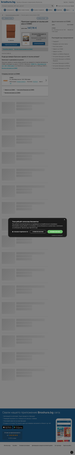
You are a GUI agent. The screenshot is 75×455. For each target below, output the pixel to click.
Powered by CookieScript (57, 235)
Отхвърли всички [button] (38, 231)
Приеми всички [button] (55, 231)
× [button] (64, 219)
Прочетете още (33, 227)
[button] (20, 232)
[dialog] (37, 227)
